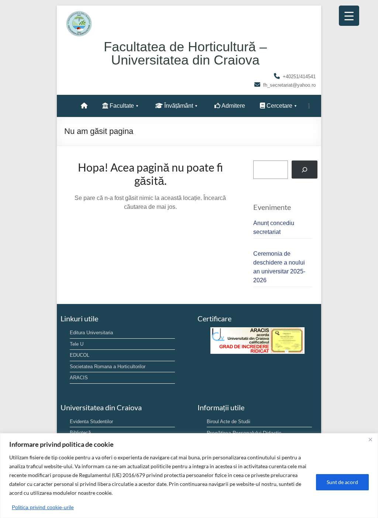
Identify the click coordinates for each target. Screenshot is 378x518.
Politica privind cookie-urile (43, 507)
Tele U (76, 344)
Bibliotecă (80, 432)
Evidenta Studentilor (91, 421)
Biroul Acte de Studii (228, 421)
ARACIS (79, 377)
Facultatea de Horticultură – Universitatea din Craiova (185, 53)
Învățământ (178, 106)
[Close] (370, 439)
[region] (189, 475)
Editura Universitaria (91, 332)
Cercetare (278, 106)
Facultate (121, 106)
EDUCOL (79, 355)
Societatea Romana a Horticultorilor (107, 366)
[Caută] (305, 169)
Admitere (232, 106)
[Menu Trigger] (349, 16)
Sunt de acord (342, 482)
